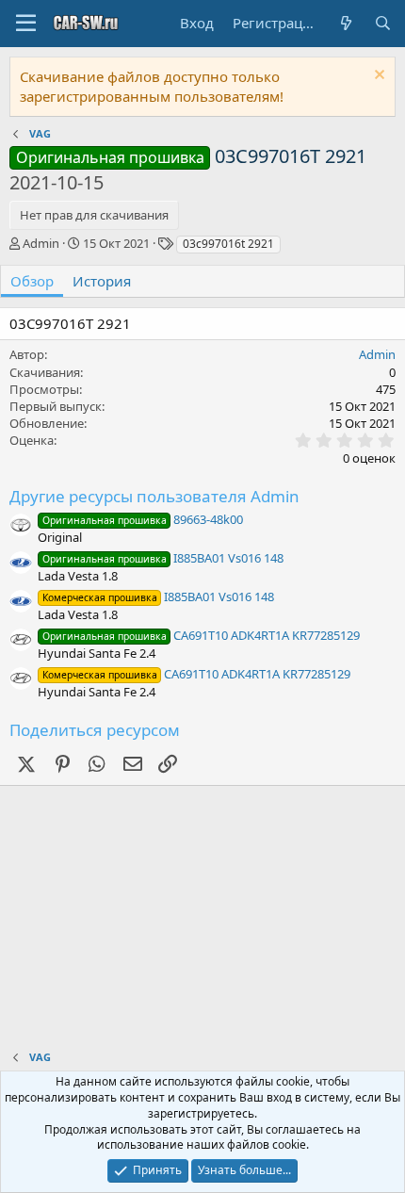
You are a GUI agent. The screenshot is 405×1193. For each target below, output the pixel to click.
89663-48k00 (142, 519)
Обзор (32, 280)
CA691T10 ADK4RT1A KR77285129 (201, 635)
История (102, 280)
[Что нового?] (345, 23)
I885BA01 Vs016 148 (163, 557)
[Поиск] (382, 23)
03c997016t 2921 (228, 244)
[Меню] (26, 23)
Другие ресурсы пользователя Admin (154, 496)
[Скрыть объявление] (377, 77)
